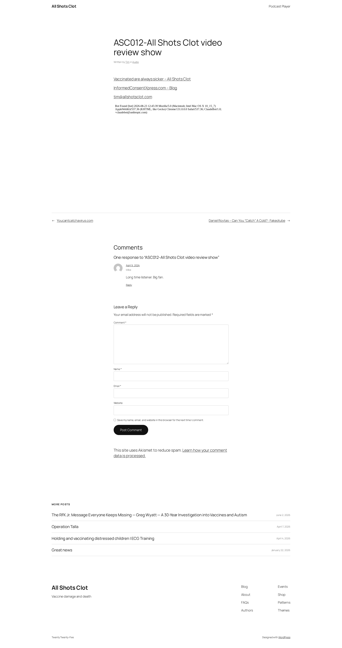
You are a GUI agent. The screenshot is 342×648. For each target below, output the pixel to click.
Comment (120, 322)
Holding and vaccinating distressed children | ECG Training (103, 538)
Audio (135, 62)
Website (118, 403)
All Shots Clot (64, 6)
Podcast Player (279, 6)
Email (117, 386)
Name (118, 369)
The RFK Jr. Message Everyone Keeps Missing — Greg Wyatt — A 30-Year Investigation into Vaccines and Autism (149, 515)
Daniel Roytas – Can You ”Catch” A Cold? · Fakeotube (247, 220)
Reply (129, 285)
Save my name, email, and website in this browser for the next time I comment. (160, 420)
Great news (62, 550)
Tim (127, 62)
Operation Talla (65, 526)
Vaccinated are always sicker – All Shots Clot (152, 79)
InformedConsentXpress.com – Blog (145, 88)
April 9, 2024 (133, 265)
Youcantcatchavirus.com (75, 220)
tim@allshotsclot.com (133, 96)
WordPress (284, 637)
